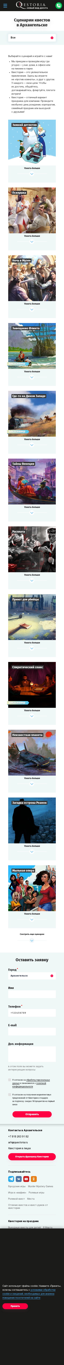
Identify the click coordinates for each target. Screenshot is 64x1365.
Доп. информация (20, 1044)
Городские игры (17, 1186)
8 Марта (47, 1227)
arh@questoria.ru (18, 1142)
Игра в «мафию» (17, 1193)
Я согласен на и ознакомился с (31, 1083)
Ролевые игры (36, 1193)
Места (30, 1199)
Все (13, 45)
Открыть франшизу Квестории (32, 1156)
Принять (15, 1306)
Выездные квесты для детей (24, 1227)
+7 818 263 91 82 (18, 1136)
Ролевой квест (16, 1199)
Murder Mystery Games (40, 1186)
